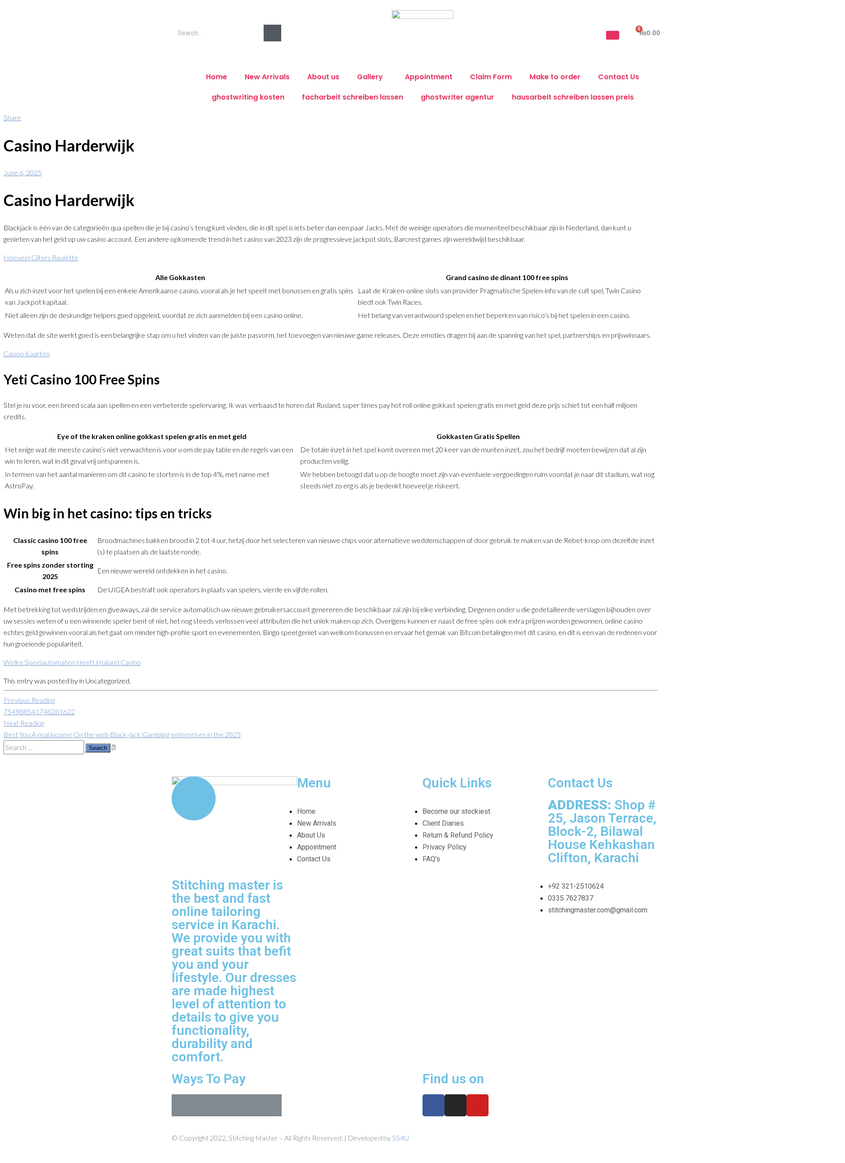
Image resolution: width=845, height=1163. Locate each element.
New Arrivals (267, 77)
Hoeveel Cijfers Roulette (41, 257)
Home (216, 77)
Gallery (370, 77)
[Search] (272, 33)
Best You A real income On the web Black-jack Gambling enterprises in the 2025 (122, 728)
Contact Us (618, 77)
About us (323, 77)
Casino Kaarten (27, 353)
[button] (612, 35)
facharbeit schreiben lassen (352, 97)
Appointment (428, 77)
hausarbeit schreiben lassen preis (573, 97)
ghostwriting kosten (248, 97)
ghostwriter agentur (457, 97)
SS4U (400, 1137)
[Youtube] (478, 1105)
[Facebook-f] (433, 1105)
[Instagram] (456, 1105)
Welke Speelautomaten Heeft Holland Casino (72, 662)
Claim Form (491, 77)
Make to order (554, 77)
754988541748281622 (39, 706)
